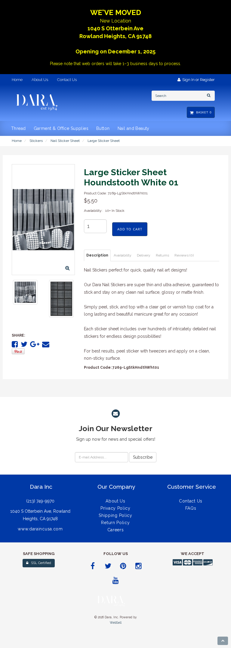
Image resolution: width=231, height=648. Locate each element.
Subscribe (142, 457)
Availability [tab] (122, 255)
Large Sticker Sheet (104, 141)
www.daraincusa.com (40, 528)
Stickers (36, 141)
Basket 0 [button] (203, 112)
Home (17, 141)
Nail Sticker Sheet (65, 141)
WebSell (116, 622)
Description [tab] (97, 255)
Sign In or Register (197, 79)
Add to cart (129, 229)
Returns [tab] (162, 255)
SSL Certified (39, 563)
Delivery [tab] (143, 255)
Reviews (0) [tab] (184, 255)
